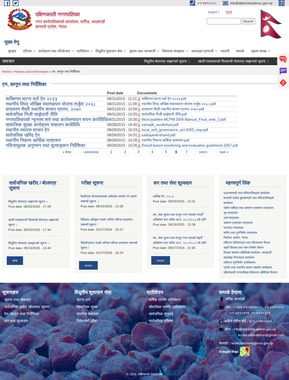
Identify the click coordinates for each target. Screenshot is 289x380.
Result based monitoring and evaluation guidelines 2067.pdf (190, 145)
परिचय (27, 51)
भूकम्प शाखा (258, 51)
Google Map (229, 351)
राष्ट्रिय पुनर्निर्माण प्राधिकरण (240, 262)
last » (224, 152)
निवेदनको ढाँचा (87, 321)
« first (67, 152)
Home (6, 71)
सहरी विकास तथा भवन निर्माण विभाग (244, 247)
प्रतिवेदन (83, 51)
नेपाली (229, 12)
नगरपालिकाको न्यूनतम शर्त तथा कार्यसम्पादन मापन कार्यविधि (56, 119)
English (212, 12)
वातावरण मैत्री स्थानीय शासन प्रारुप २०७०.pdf (173, 109)
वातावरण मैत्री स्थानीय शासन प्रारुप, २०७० (43, 109)
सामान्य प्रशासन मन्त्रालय (238, 223)
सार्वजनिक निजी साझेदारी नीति (32, 114)
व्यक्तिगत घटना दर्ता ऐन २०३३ (31, 98)
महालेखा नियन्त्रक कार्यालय (239, 257)
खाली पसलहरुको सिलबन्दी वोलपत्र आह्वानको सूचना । (225, 61)
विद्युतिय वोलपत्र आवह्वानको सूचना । (29, 243)
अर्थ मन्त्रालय (231, 218)
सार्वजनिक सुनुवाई (161, 314)
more (88, 265)
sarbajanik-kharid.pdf (158, 135)
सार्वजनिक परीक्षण (161, 321)
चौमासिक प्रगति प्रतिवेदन (167, 307)
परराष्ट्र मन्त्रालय (233, 227)
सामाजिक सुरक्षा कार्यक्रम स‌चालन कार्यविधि (43, 124)
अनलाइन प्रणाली (202, 51)
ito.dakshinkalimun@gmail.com (261, 335)
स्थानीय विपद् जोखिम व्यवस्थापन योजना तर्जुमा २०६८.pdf (179, 104)
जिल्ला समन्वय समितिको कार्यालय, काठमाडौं (247, 252)
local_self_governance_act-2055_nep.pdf (175, 130)
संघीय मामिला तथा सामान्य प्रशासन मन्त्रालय (248, 208)
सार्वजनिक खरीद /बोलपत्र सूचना (26, 307)
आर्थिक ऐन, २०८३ (163, 196)
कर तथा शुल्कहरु (16, 321)
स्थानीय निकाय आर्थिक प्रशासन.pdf (165, 140)
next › (203, 152)
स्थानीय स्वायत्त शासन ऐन (27, 129)
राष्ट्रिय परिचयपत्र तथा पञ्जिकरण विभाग (247, 242)
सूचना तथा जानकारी (142, 51)
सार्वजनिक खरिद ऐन (23, 135)
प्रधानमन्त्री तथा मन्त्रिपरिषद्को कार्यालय (247, 193)
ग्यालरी (224, 51)
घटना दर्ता (84, 300)
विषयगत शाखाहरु (173, 51)
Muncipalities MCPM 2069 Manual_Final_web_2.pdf (184, 119)
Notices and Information (31, 71)
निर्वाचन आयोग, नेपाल (236, 237)
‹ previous (91, 152)
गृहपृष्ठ (12, 51)
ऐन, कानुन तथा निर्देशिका (21, 314)
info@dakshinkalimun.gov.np (255, 329)
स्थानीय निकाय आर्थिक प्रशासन (33, 140)
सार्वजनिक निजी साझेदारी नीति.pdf (164, 114)
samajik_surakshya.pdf (160, 125)
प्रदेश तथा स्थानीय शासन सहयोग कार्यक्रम (248, 267)
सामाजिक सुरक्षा (87, 307)
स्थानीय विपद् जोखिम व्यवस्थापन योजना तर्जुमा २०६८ (51, 104)
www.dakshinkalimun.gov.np (252, 343)
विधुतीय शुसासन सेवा (109, 51)
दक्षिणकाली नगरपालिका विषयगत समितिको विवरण (251, 272)
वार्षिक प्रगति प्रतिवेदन (165, 300)
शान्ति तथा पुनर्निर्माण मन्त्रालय (240, 232)
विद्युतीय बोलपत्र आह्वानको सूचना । (159, 61)
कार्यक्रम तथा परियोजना (54, 51)
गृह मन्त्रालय (231, 213)
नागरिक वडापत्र (88, 314)
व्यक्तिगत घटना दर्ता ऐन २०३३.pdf (164, 99)
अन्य (14, 260)
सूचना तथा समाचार (17, 300)
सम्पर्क (240, 51)
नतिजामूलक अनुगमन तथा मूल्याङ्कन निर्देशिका (45, 145)
